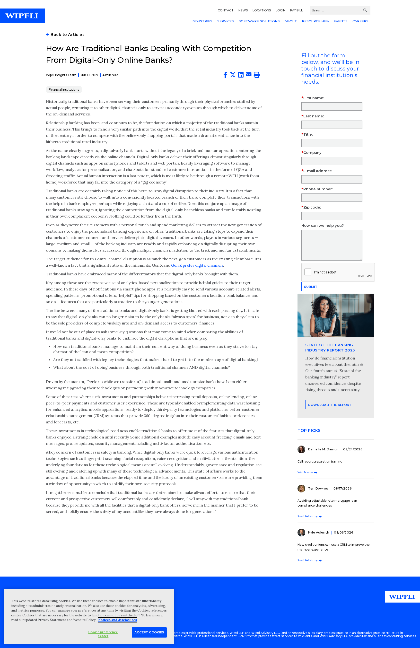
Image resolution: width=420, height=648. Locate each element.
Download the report (329, 405)
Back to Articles (67, 34)
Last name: (313, 116)
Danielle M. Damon (323, 449)
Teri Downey (319, 488)
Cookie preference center (103, 634)
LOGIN (280, 10)
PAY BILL (296, 10)
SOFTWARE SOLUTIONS (259, 21)
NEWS (243, 10)
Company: (312, 152)
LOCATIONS (262, 10)
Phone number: (317, 189)
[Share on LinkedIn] (241, 76)
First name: (313, 98)
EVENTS (341, 21)
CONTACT (226, 10)
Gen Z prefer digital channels (197, 265)
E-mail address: (317, 170)
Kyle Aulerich (319, 532)
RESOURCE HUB (315, 21)
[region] (89, 616)
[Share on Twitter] (233, 76)
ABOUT (291, 21)
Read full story (307, 516)
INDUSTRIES (202, 21)
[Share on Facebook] (225, 76)
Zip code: (312, 207)
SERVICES (225, 21)
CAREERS (360, 21)
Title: (308, 134)
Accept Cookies (149, 632)
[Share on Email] (248, 75)
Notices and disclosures (117, 620)
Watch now (305, 472)
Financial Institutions (64, 89)
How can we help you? (322, 225)
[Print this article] (257, 76)
